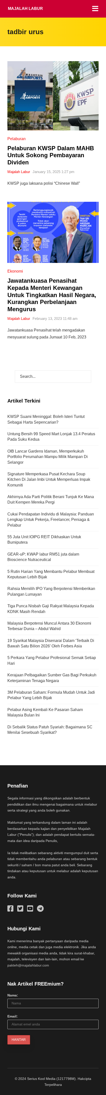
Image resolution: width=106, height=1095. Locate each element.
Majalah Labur (25, 8)
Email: (12, 1016)
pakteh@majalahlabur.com (28, 965)
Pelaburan (16, 139)
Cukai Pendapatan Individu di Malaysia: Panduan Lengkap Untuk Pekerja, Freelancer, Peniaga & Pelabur (50, 519)
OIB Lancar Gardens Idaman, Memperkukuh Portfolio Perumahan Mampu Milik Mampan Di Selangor (47, 456)
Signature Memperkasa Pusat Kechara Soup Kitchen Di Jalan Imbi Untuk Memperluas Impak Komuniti (48, 479)
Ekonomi (15, 271)
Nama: (12, 995)
